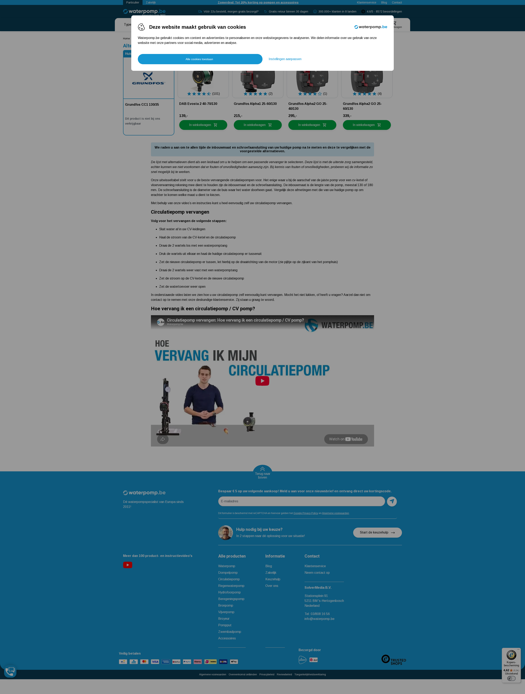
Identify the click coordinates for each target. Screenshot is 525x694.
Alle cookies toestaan (199, 59)
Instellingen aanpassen (285, 59)
